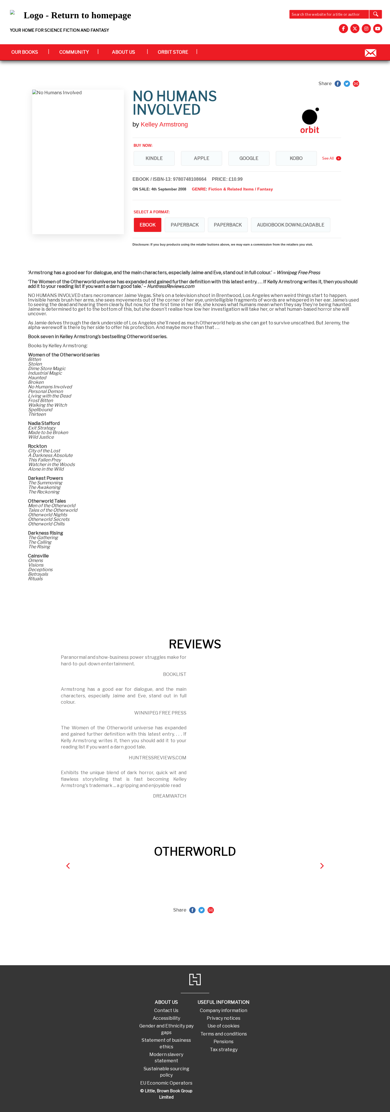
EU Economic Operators (166, 1083)
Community (74, 52)
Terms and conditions (223, 1034)
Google (249, 158)
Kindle (154, 158)
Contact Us (166, 1010)
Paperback (185, 225)
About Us (123, 52)
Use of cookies (224, 1026)
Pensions (224, 1041)
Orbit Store (173, 52)
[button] (68, 865)
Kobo (296, 158)
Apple (201, 158)
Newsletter (370, 52)
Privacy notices (223, 1018)
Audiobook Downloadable (290, 225)
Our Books (24, 52)
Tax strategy (224, 1049)
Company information (223, 1010)
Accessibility (166, 1018)
